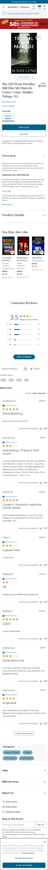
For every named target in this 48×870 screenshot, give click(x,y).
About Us (8, 792)
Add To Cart (24, 127)
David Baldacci (38, 261)
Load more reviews (24, 733)
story (19, 380)
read (11, 380)
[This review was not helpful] (45, 428)
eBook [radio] (8, 117)
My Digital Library (25, 143)
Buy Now (24, 134)
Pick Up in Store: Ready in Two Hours (24, 2)
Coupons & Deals (13, 812)
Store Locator (11, 802)
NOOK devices (29, 141)
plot (26, 380)
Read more (25, 475)
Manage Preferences (24, 858)
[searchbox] (11, 369)
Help (5, 770)
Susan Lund (10, 102)
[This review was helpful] (41, 428)
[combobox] (36, 393)
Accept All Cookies (24, 865)
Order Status (11, 807)
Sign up (40, 825)
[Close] (45, 842)
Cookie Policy (28, 853)
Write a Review (8, 106)
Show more (6, 388)
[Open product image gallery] (24, 53)
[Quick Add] (12, 252)
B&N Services (10, 781)
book (3, 380)
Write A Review (24, 357)
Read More (6, 204)
